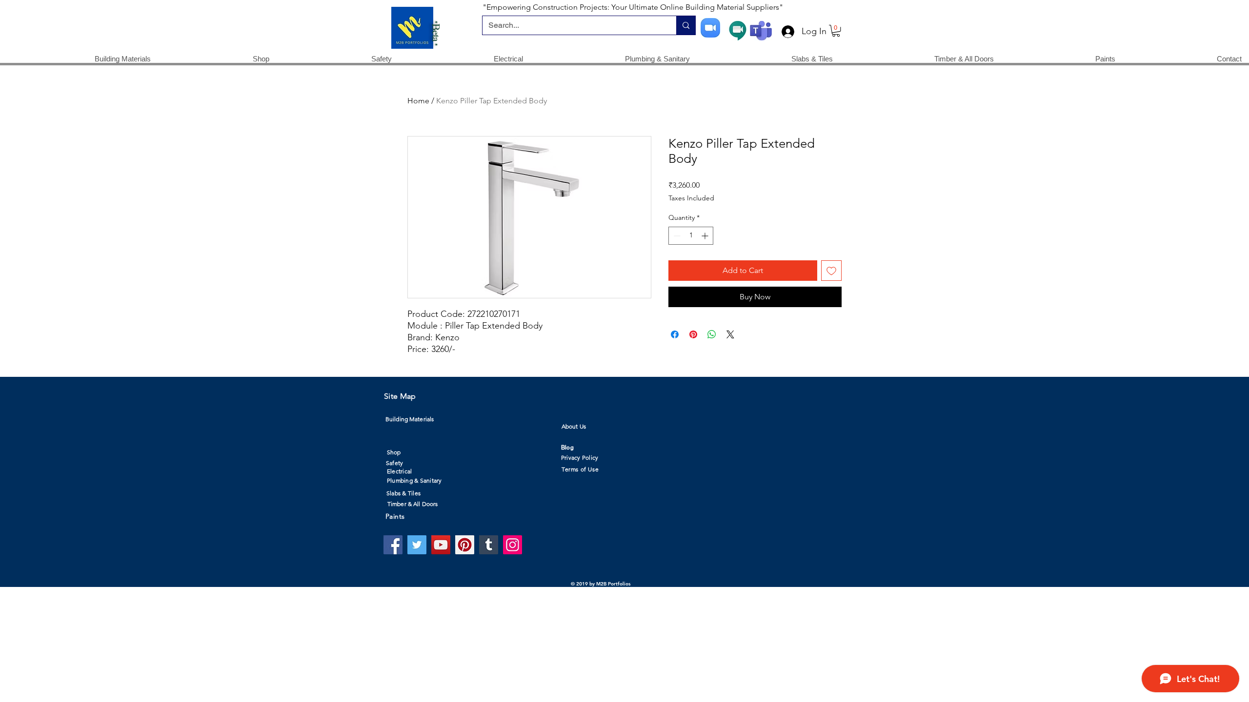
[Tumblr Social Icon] (488, 544)
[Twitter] (416, 544)
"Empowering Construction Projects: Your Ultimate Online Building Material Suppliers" (633, 7)
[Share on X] (730, 334)
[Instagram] (512, 544)
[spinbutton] (691, 235)
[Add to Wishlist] (831, 270)
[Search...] (685, 25)
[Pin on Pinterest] (693, 334)
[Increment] (706, 235)
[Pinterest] (464, 544)
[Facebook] (393, 544)
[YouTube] (440, 544)
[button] (836, 31)
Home (418, 100)
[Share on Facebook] (675, 334)
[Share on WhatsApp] (712, 334)
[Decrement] (676, 235)
